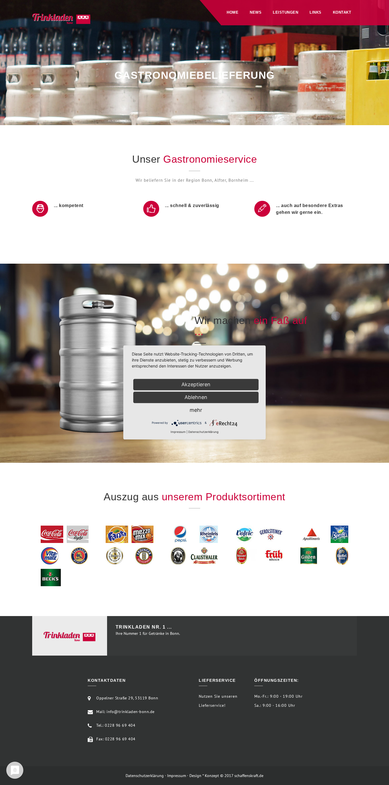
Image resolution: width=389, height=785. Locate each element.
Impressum (176, 775)
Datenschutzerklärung (145, 775)
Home (232, 12)
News (255, 12)
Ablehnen (196, 397)
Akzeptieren (195, 384)
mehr (196, 410)
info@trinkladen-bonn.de (131, 711)
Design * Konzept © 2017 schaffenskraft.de (226, 775)
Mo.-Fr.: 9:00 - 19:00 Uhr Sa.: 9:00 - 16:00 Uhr (278, 701)
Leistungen (285, 12)
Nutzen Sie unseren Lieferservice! (218, 701)
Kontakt (342, 12)
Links (316, 12)
